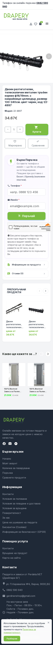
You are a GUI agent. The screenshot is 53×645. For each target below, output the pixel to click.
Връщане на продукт (14, 553)
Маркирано (15, 143)
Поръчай (26, 216)
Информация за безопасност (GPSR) (24, 531)
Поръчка (7, 472)
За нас (6, 517)
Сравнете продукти (14, 477)
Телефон (15, 185)
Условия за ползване (14, 498)
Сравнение (38, 143)
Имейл (13, 200)
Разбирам (12, 638)
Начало (6, 458)
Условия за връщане (14, 508)
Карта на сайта (11, 557)
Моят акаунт (9, 463)
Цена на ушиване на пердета (19, 522)
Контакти (8, 494)
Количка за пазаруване (16, 468)
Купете (37, 129)
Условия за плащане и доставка (21, 503)
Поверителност (11, 512)
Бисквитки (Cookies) (14, 527)
